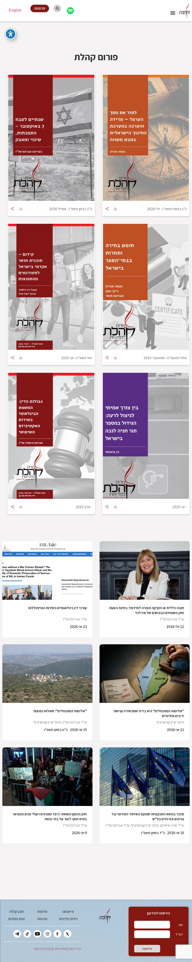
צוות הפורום (16, 918)
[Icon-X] (67, 934)
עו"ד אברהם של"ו (172, 619)
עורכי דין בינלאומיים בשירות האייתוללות (57, 607)
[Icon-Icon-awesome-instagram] (47, 934)
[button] (173, 13)
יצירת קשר (74, 949)
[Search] (57, 8)
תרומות (42, 911)
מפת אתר (60, 949)
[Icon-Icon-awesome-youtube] (37, 934)
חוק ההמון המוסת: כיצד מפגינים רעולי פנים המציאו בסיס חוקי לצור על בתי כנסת (50, 816)
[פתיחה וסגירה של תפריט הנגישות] (10, 34)
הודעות (42, 918)
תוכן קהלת (16, 911)
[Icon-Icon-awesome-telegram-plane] (17, 934)
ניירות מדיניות (68, 918)
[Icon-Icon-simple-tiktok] (27, 934)
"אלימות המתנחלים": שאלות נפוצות (60, 710)
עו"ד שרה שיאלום (172, 825)
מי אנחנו (68, 911)
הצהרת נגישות (43, 949)
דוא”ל (179, 934)
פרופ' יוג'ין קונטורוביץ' (170, 722)
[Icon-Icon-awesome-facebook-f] (57, 934)
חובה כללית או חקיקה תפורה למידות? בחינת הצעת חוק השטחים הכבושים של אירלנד (146, 610)
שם (181, 925)
